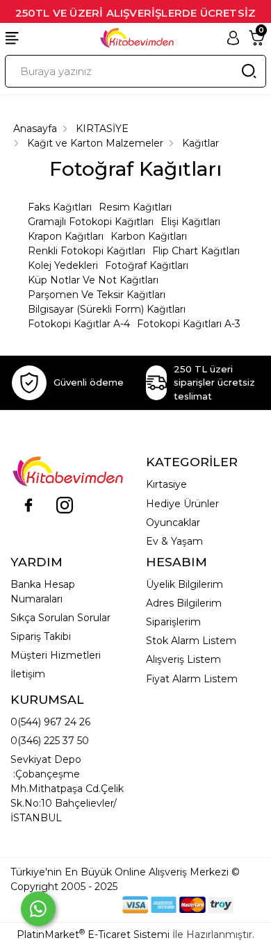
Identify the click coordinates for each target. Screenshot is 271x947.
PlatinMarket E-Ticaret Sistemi (93, 934)
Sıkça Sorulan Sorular (60, 617)
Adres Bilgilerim (184, 603)
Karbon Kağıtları (148, 236)
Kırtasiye (166, 484)
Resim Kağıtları (135, 207)
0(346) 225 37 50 (49, 740)
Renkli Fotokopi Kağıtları (86, 251)
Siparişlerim (173, 622)
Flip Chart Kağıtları (196, 251)
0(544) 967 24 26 (50, 722)
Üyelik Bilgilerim (184, 584)
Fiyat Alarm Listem (192, 679)
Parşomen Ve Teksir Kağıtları (96, 294)
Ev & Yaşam (174, 541)
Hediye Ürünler (182, 503)
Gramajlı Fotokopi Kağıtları (91, 221)
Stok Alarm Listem (191, 640)
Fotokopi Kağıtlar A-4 (79, 324)
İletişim (27, 674)
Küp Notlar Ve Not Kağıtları (93, 280)
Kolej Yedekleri (63, 265)
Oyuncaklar (173, 522)
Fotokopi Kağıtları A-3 (188, 324)
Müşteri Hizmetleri (55, 655)
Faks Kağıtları (60, 207)
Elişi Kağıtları (190, 221)
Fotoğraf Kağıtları (146, 265)
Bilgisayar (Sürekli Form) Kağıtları (107, 309)
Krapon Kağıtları (66, 236)
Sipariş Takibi (40, 636)
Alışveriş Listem (183, 659)
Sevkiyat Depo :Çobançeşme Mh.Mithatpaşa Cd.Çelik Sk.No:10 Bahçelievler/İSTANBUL (67, 788)
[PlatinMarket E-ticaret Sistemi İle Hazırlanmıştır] (75, 904)
